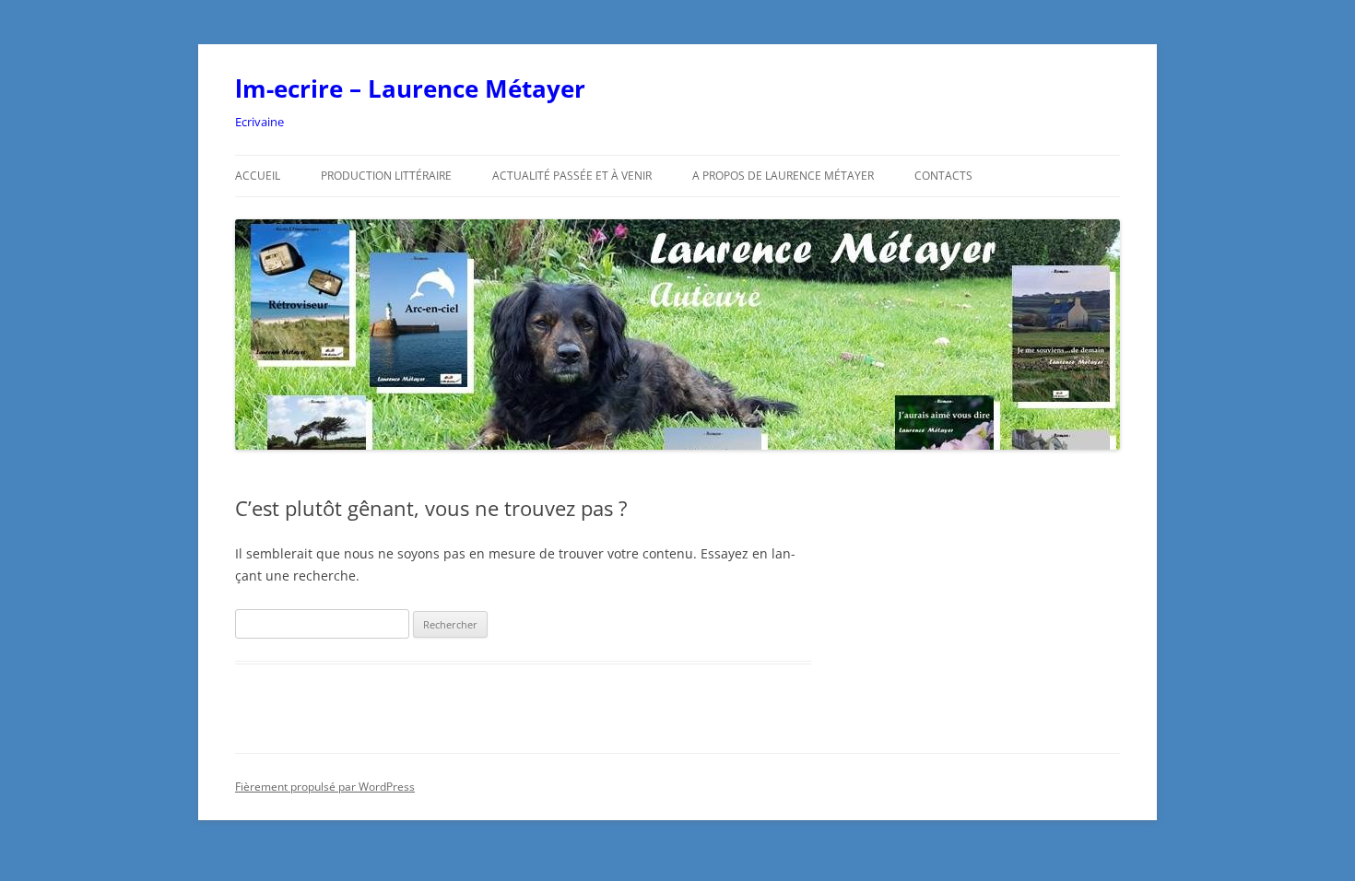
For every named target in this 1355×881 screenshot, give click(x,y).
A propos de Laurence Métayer (783, 175)
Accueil (257, 175)
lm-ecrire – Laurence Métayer (410, 88)
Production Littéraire (386, 175)
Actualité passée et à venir (572, 175)
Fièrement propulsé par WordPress (325, 786)
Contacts (943, 175)
